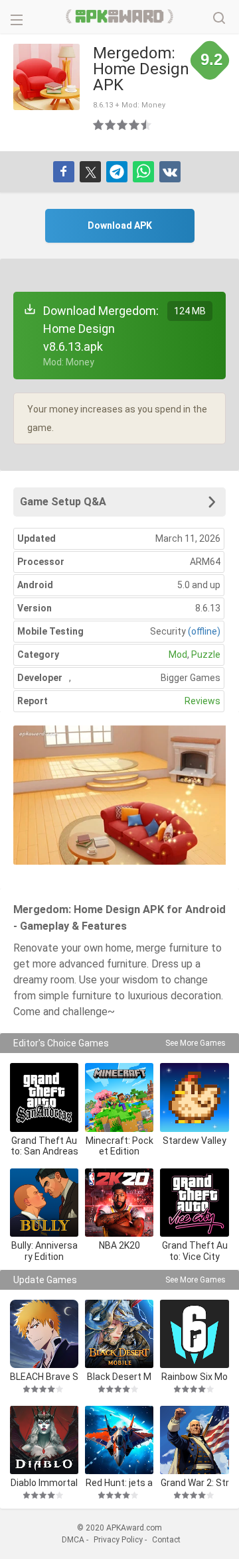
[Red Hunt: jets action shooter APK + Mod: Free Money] (119, 1440)
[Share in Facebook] (63, 171)
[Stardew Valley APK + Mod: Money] (194, 1097)
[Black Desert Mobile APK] (119, 1334)
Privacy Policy (118, 1539)
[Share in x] (90, 171)
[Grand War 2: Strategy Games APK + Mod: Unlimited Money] (194, 1440)
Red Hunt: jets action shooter (119, 1482)
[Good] (123, 124)
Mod (178, 654)
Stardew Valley (194, 1140)
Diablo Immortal (44, 1482)
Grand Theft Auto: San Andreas (44, 1146)
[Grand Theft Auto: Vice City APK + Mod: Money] (194, 1202)
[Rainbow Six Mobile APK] (194, 1334)
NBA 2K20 (119, 1245)
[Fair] (111, 124)
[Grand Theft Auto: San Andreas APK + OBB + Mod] (44, 1097)
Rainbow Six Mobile (194, 1376)
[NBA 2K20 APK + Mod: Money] (119, 1202)
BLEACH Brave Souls (44, 1376)
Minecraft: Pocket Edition (119, 1146)
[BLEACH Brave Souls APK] (44, 1334)
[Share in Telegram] (116, 171)
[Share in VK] (170, 171)
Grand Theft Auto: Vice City (195, 1251)
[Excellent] (147, 124)
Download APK (120, 225)
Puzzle (205, 654)
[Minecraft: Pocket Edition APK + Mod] (119, 1097)
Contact (166, 1539)
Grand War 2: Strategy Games (194, 1482)
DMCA (73, 1539)
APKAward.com (119, 16)
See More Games (195, 1043)
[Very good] (135, 124)
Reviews (202, 701)
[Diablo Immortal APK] (44, 1440)
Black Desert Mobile (119, 1376)
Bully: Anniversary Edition (44, 1251)
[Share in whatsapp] (143, 171)
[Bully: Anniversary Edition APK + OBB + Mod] (44, 1202)
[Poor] (99, 124)
